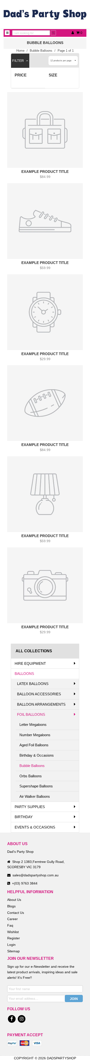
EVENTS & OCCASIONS (35, 827)
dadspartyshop (61, 1058)
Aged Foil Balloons (33, 745)
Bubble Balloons (32, 766)
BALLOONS (24, 674)
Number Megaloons (34, 735)
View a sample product (43, 186)
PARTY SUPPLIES (30, 807)
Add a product (39, 178)
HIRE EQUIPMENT (30, 663)
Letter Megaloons (33, 724)
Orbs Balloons (30, 776)
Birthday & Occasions (36, 755)
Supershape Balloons (36, 786)
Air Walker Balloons (34, 796)
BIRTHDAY (24, 817)
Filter (18, 61)
